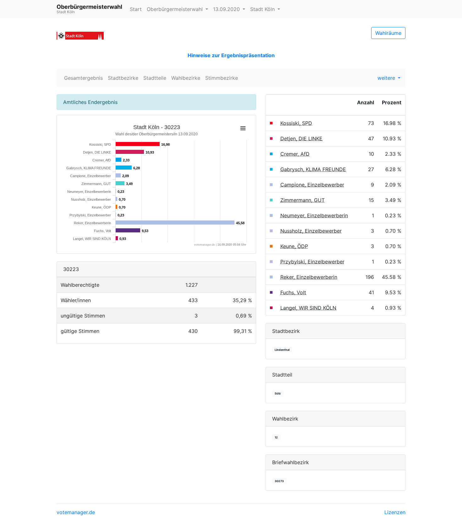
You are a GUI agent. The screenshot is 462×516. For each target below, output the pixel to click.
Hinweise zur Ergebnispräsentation (231, 55)
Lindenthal (282, 349)
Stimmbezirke (221, 78)
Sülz (278, 393)
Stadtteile (154, 78)
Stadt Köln (263, 9)
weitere (387, 78)
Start (136, 9)
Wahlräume (388, 33)
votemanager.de (76, 512)
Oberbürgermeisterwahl (175, 9)
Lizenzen (394, 512)
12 (276, 437)
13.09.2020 (227, 9)
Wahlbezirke (185, 78)
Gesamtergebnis (83, 78)
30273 (279, 481)
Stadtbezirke (123, 78)
